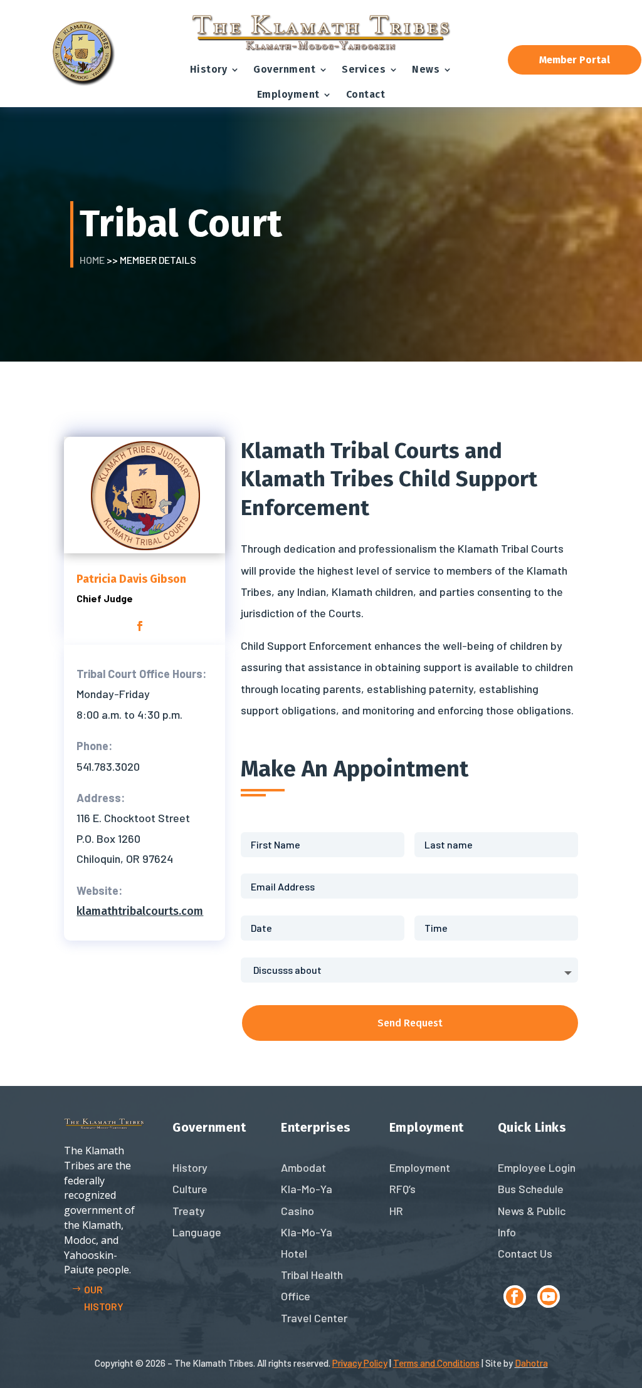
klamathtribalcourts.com (139, 911)
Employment (288, 94)
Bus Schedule (531, 1189)
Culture (190, 1189)
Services (364, 69)
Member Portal (574, 60)
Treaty (188, 1211)
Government (284, 69)
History (209, 69)
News (425, 69)
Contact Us (525, 1253)
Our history (104, 1297)
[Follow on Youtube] (548, 1296)
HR (396, 1211)
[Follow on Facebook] (515, 1296)
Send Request (410, 1023)
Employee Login (537, 1167)
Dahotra (531, 1363)
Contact (366, 94)
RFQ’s (402, 1189)
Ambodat (303, 1167)
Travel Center (314, 1318)
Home (92, 260)
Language (196, 1232)
